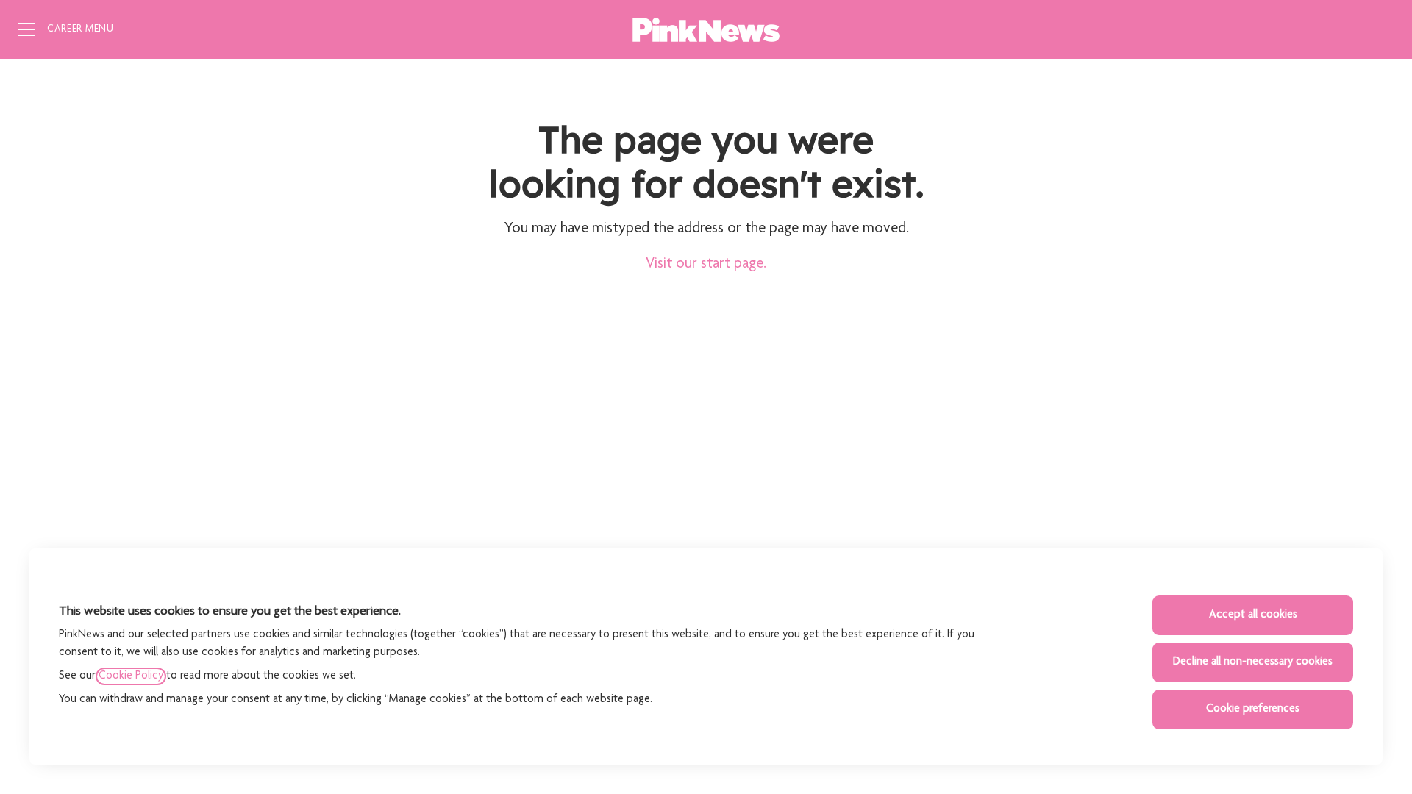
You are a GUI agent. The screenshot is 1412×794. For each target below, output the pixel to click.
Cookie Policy (131, 676)
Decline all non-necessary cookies (1253, 662)
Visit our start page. (706, 264)
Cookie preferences (1252, 709)
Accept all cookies (1253, 615)
